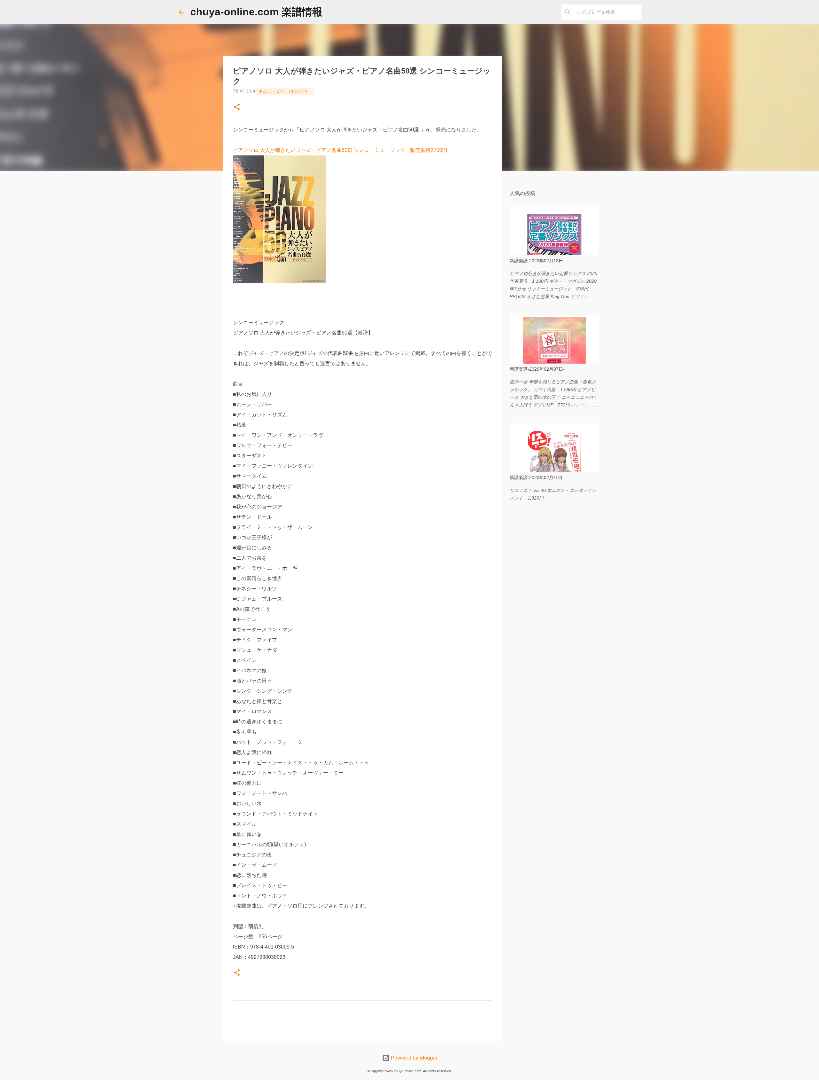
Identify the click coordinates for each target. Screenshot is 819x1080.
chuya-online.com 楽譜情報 (256, 12)
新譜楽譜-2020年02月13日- (537, 260)
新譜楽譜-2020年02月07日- (537, 369)
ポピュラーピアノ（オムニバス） (285, 91)
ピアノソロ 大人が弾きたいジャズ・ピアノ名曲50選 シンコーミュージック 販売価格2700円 (340, 150)
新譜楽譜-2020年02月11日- (537, 477)
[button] (237, 107)
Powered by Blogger (413, 1057)
